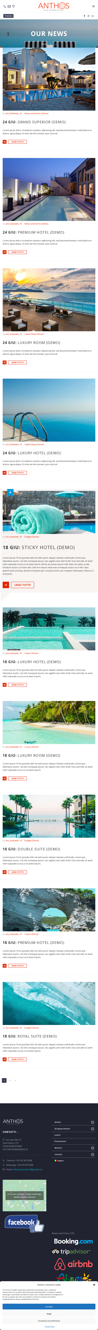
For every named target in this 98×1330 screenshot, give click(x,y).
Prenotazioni (60, 1141)
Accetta (49, 1306)
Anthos (74, 1122)
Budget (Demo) (31, 536)
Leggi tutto (17, 142)
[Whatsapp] (93, 16)
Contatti (74, 1154)
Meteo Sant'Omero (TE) (63, 1233)
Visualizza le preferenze (49, 1320)
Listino (57, 1135)
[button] (94, 1285)
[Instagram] (89, 16)
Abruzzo (74, 1148)
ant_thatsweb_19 (14, 113)
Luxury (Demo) (31, 746)
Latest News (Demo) (34, 334)
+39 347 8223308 (24, 1160)
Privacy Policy (49, 1326)
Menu (93, 6)
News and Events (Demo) (36, 113)
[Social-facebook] (84, 16)
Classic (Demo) (31, 653)
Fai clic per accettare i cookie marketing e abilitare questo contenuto (24, 1195)
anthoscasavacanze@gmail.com (27, 1169)
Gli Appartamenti (74, 1129)
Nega (49, 1313)
